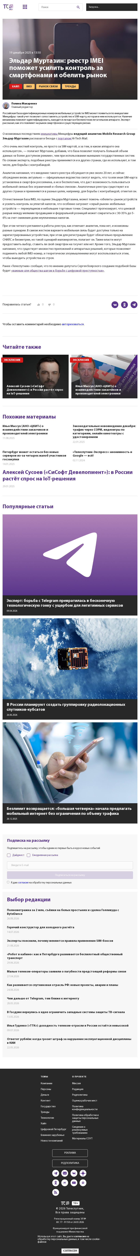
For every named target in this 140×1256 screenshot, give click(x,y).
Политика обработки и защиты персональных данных (85, 1118)
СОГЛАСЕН (70, 1251)
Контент (46, 1100)
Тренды (45, 1112)
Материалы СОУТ (82, 1138)
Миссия (76, 1083)
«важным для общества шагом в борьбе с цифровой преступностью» (57, 270)
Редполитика (79, 1095)
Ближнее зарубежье (52, 1135)
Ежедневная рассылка (45, 855)
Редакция (77, 1089)
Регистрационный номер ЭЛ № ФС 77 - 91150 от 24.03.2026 (70, 1221)
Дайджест (18, 855)
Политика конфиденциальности (84, 1108)
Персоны (46, 1089)
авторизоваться (73, 324)
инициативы (49, 134)
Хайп (43, 1123)
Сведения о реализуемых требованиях (80, 1130)
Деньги (45, 1095)
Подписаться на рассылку (70, 875)
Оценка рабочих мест (84, 1100)
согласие (23, 882)
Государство (48, 1106)
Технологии (47, 1118)
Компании (46, 1083)
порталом (65, 138)
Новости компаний (52, 1140)
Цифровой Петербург (53, 1129)
